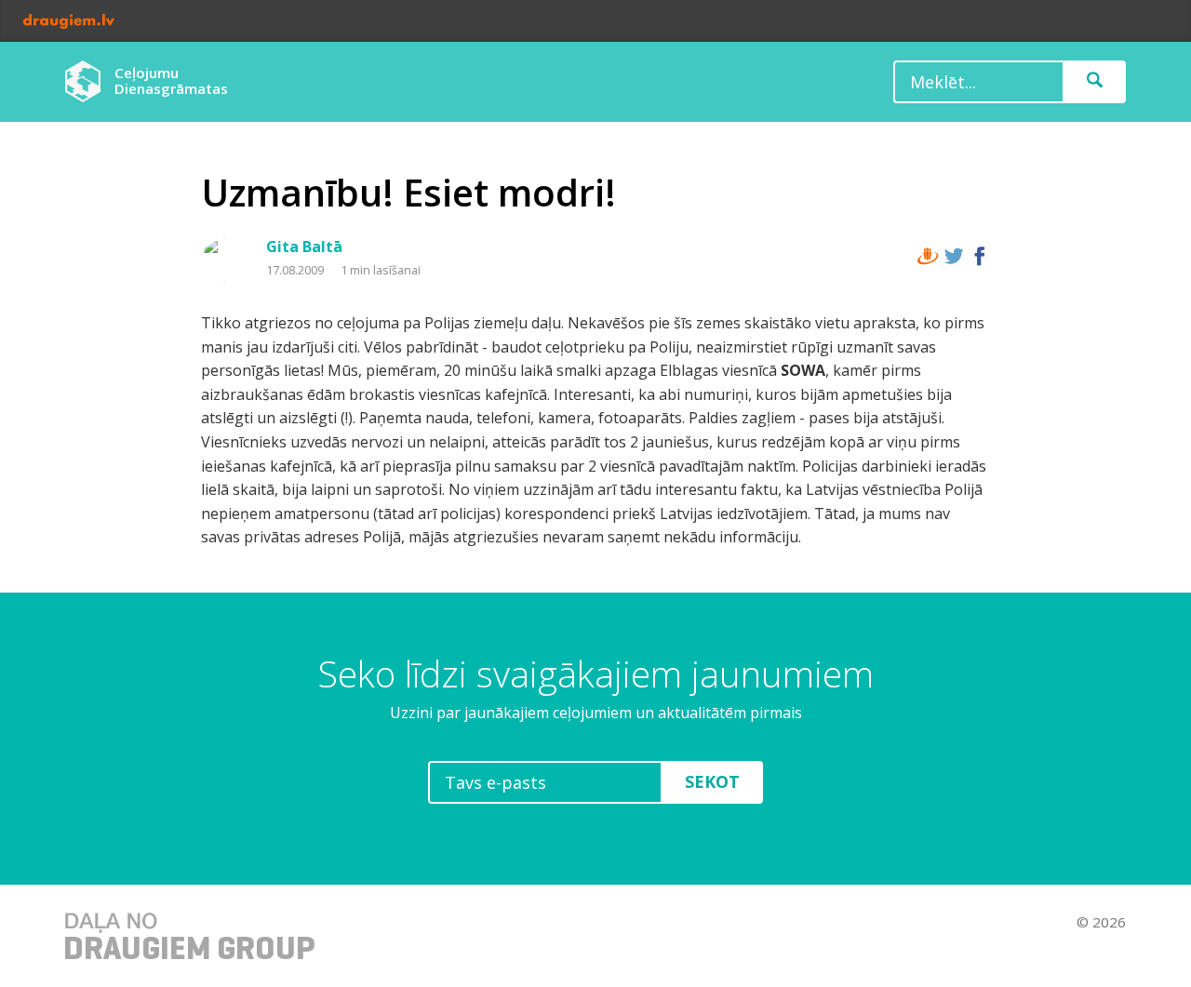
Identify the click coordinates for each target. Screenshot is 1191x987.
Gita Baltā (304, 246)
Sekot (712, 781)
